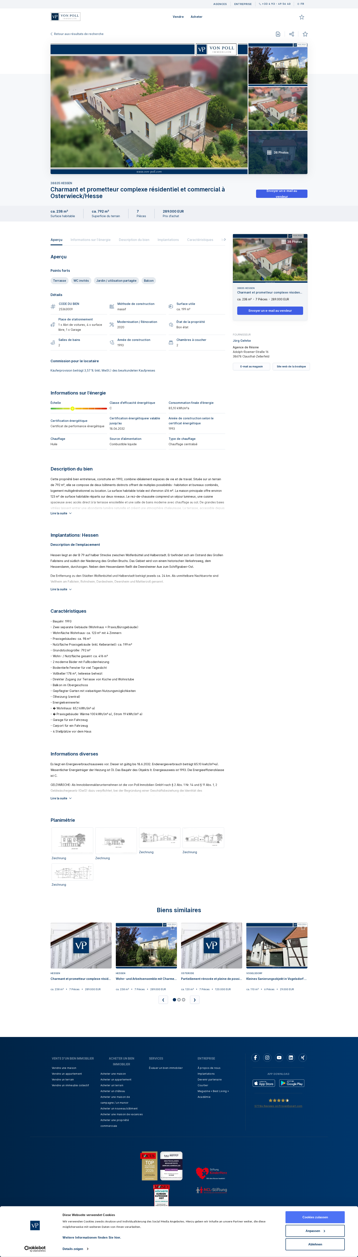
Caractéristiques (200, 240)
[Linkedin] (291, 1058)
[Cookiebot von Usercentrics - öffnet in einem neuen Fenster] (35, 1249)
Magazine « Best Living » (213, 1091)
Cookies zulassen (315, 1217)
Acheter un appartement (116, 1079)
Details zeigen (73, 1249)
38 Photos (294, 241)
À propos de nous (209, 1067)
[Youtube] (279, 1058)
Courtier (203, 1085)
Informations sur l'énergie (91, 240)
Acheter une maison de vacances (121, 1114)
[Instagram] (267, 1058)
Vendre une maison (64, 1067)
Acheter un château (112, 1091)
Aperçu (56, 240)
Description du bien (134, 240)
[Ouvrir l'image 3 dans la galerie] (277, 108)
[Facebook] (255, 1058)
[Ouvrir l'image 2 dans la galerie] (277, 64)
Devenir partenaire (210, 1079)
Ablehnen (315, 1244)
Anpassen (313, 1230)
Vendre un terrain (63, 1079)
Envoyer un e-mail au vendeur (282, 194)
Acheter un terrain (111, 1085)
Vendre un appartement (67, 1073)
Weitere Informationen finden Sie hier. (92, 1237)
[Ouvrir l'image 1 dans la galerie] (149, 108)
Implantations (168, 240)
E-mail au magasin (251, 366)
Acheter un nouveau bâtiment (119, 1108)
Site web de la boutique (291, 366)
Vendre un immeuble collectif (70, 1085)
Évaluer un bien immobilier (166, 1067)
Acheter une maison (113, 1073)
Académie (204, 1096)
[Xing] (303, 1058)
